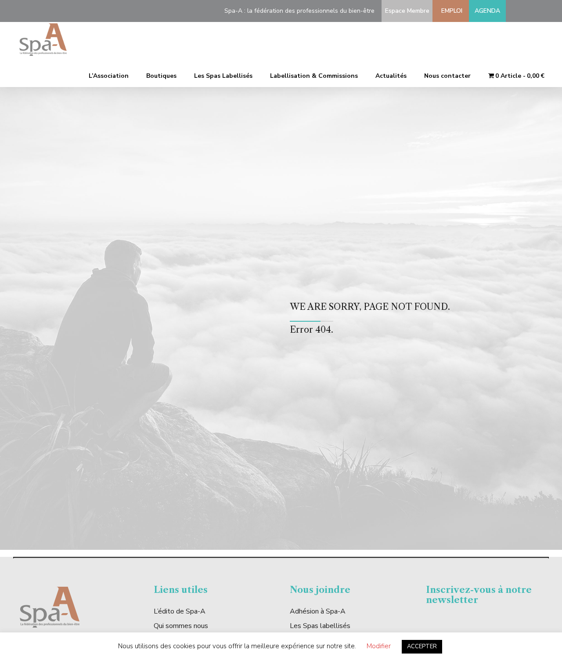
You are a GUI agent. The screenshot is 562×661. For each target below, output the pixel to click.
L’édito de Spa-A (179, 611)
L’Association (109, 76)
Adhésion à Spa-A (318, 611)
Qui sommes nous (181, 626)
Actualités (391, 76)
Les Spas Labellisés (223, 76)
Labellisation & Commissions (314, 76)
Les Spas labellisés (320, 626)
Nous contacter (447, 76)
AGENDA (487, 11)
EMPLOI (450, 11)
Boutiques (161, 76)
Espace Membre (405, 11)
